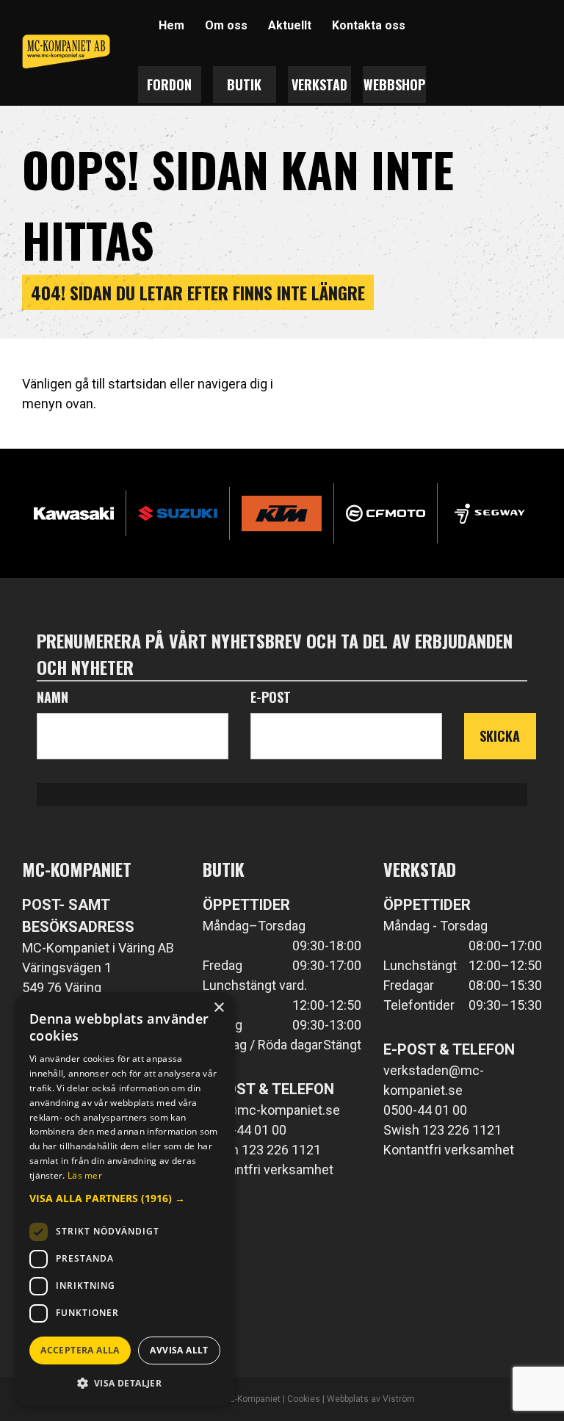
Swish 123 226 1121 (262, 1149)
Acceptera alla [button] (80, 1350)
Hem (171, 25)
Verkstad (319, 84)
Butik (244, 84)
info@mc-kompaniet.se (271, 1110)
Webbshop (394, 84)
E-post (270, 696)
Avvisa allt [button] (179, 1350)
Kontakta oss (368, 25)
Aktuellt (289, 25)
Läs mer (85, 1175)
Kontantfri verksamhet (268, 1169)
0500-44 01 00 (244, 1130)
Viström (399, 1399)
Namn (52, 696)
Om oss (226, 25)
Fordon (169, 84)
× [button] (218, 1007)
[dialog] (125, 1199)
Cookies (303, 1399)
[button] (124, 1198)
